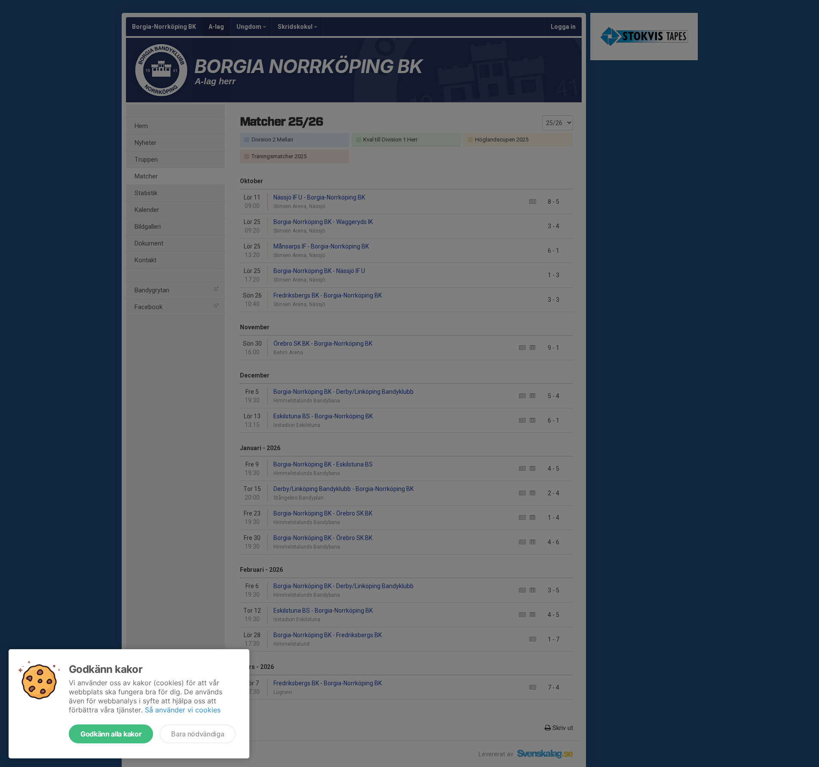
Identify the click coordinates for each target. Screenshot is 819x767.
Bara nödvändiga (197, 734)
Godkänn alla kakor (110, 734)
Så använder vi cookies (183, 710)
